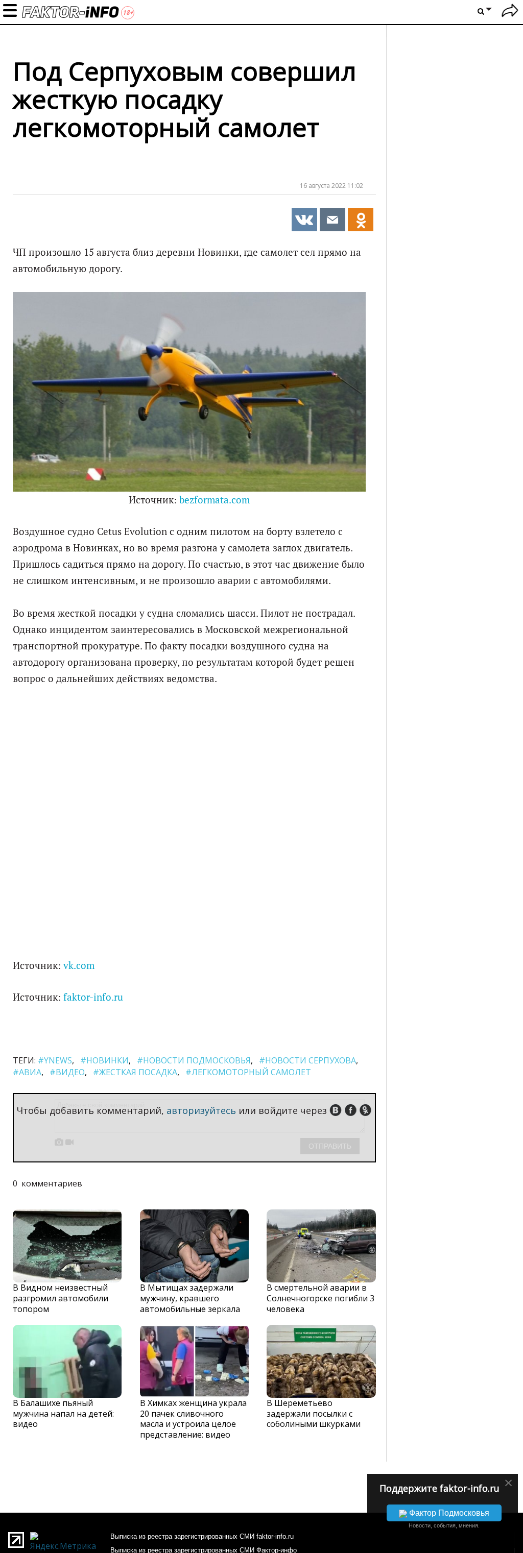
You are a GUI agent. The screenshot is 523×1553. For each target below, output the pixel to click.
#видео (67, 1072)
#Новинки (104, 1060)
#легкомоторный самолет (248, 1072)
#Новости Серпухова (307, 1060)
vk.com (78, 965)
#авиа (27, 1072)
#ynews (55, 1060)
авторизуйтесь (201, 1110)
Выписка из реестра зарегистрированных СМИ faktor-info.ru (202, 1536)
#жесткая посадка (135, 1072)
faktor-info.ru (93, 997)
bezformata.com (214, 500)
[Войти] (510, 12)
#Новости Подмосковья (194, 1060)
